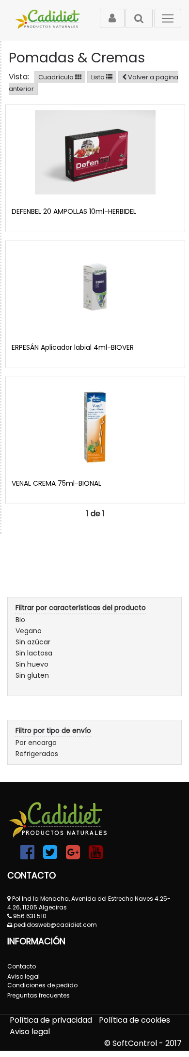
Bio (20, 620)
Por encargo (36, 742)
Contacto (21, 966)
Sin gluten (32, 675)
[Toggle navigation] (167, 18)
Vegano (29, 631)
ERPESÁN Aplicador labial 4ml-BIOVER (73, 347)
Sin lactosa (34, 653)
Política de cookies (134, 1020)
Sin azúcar (33, 642)
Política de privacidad (52, 1020)
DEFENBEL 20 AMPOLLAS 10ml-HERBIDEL (74, 211)
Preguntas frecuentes (38, 995)
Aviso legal (30, 1031)
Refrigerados (37, 754)
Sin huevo (32, 664)
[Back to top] (160, 1028)
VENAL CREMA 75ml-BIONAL (56, 483)
